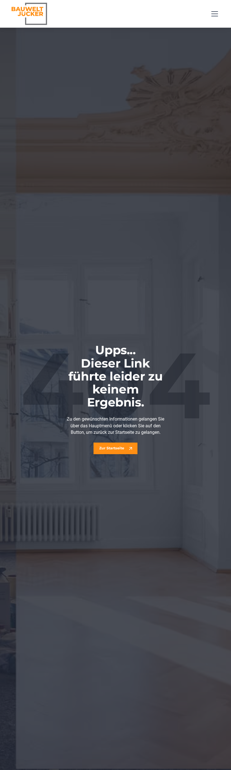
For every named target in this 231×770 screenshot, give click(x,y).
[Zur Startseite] (29, 14)
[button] (213, 14)
